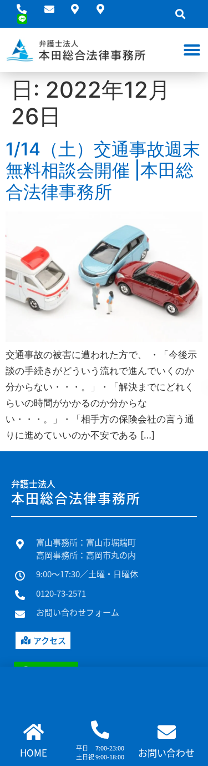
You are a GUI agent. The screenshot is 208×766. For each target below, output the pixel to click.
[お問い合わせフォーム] (53, 9)
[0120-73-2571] (26, 9)
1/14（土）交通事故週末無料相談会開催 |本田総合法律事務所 (103, 170)
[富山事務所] (79, 9)
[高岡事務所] (105, 9)
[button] (180, 14)
